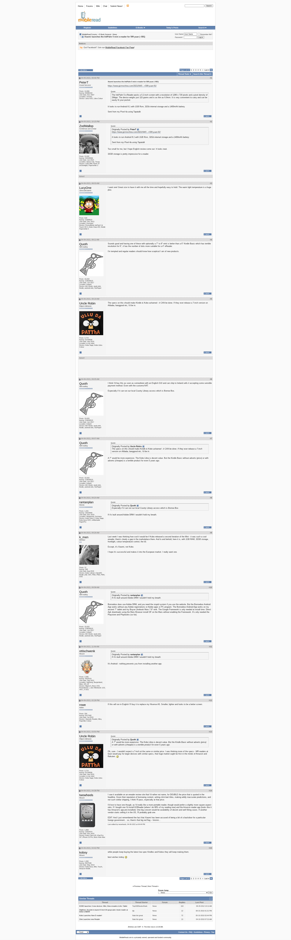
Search (201, 28)
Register (87, 28)
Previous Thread (140, 886)
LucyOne (85, 187)
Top (212, 932)
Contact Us (182, 932)
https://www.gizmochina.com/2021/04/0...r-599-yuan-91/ (132, 86)
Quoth (83, 244)
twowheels (86, 795)
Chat (105, 6)
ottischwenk (87, 651)
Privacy (207, 932)
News (115, 34)
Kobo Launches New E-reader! (90, 915)
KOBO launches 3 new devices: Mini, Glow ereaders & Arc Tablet (103, 906)
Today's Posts (172, 28)
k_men (83, 537)
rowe (82, 704)
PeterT (83, 82)
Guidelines (112, 28)
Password (178, 37)
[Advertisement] (145, 59)
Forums (89, 6)
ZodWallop (86, 126)
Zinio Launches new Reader (89, 919)
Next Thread (152, 886)
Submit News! (116, 6)
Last (206, 70)
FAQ (190, 932)
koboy (83, 852)
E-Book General (105, 34)
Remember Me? (206, 34)
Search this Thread (201, 74)
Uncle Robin (87, 303)
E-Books (139, 28)
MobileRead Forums (89, 34)
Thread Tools (183, 74)
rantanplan (86, 502)
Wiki (98, 6)
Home (80, 6)
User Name (179, 34)
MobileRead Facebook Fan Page (119, 47)
